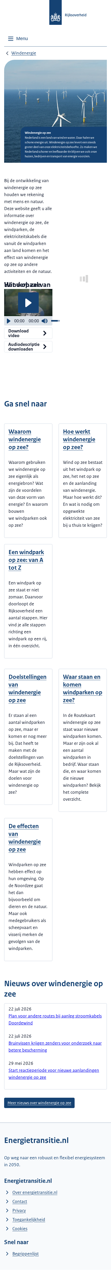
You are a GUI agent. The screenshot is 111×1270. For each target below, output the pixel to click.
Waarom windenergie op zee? (25, 439)
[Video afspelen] (28, 302)
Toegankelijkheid (28, 1219)
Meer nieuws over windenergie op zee (39, 1102)
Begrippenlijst (25, 1254)
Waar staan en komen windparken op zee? (82, 688)
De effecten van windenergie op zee (25, 837)
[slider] (55, 321)
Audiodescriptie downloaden (23, 346)
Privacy (19, 1210)
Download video (18, 333)
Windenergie (23, 53)
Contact (19, 1201)
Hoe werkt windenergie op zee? (79, 439)
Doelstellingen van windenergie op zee (27, 688)
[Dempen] (44, 320)
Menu (22, 38)
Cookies (19, 1228)
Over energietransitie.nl (34, 1192)
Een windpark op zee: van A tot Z (26, 559)
